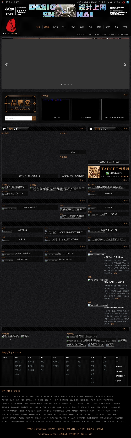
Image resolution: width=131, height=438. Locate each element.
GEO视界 (66, 422)
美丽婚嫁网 (5, 407)
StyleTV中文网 (6, 414)
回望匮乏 (108, 207)
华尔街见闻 (30, 422)
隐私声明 (61, 429)
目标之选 (56, 118)
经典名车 (63, 133)
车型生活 (63, 157)
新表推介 (33, 185)
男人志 (72, 404)
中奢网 (55, 400)
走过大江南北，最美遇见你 (73, 176)
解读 (42, 370)
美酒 (92, 362)
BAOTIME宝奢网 (92, 418)
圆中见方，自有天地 (15, 193)
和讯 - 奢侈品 (74, 400)
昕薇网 (108, 414)
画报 (34, 404)
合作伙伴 (81, 429)
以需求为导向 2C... (81, 336)
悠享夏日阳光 (22, 259)
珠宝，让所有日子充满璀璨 (73, 216)
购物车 (86, 2)
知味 (92, 366)
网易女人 (39, 396)
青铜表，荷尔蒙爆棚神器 (15, 187)
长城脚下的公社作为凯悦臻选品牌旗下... (109, 239)
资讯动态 (45, 96)
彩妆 (67, 362)
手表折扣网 (75, 407)
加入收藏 (102, 2)
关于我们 (30, 429)
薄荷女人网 (116, 404)
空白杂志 (16, 414)
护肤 (67, 366)
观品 (79, 362)
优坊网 (21, 411)
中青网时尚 (5, 404)
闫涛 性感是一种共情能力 (114, 308)
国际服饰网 (85, 407)
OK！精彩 (79, 414)
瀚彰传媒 (114, 34)
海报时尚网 (40, 422)
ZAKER (95, 414)
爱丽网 (56, 396)
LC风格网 (85, 422)
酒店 (92, 378)
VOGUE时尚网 (15, 396)
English (109, 2)
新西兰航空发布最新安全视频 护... (108, 187)
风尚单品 (56, 362)
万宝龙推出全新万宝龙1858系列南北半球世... (58, 189)
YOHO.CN (100, 411)
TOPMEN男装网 (104, 404)
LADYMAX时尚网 (91, 404)
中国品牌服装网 (34, 414)
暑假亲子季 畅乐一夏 (108, 230)
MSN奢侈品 (84, 400)
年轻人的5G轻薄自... (76, 344)
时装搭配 (56, 366)
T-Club (96, 34)
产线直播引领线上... (91, 340)
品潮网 (104, 407)
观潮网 (39, 411)
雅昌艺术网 (64, 400)
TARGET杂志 (124, 34)
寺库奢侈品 (13, 418)
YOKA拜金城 (108, 400)
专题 (78, 34)
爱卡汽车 (110, 396)
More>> (126, 95)
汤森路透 (24, 414)
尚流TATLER (118, 418)
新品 (42, 362)
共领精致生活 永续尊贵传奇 (109, 162)
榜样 (125, 27)
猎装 (73, 152)
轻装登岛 (122, 340)
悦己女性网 (20, 400)
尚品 (90, 27)
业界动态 (105, 34)
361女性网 (51, 407)
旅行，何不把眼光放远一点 (30, 176)
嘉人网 (12, 400)
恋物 (61, 206)
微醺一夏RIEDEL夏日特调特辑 (65, 239)
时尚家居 (72, 396)
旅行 (92, 374)
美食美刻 (80, 404)
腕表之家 (5, 400)
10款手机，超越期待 (22, 253)
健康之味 (22, 239)
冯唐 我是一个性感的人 (113, 257)
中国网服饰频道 (58, 411)
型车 (64, 27)
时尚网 (99, 400)
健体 (67, 374)
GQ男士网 (48, 400)
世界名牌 (5, 418)
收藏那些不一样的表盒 (109, 214)
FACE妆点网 (63, 414)
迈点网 (104, 422)
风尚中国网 (24, 407)
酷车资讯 (5, 133)
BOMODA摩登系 (115, 407)
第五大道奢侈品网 (106, 418)
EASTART (66, 407)
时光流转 (31, 370)
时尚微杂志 (54, 418)
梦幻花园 (110, 344)
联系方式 (90, 429)
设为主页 (94, 2)
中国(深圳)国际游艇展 (17, 422)
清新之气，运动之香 (65, 253)
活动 (90, 34)
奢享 (116, 27)
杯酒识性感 (22, 230)
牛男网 (71, 414)
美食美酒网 (15, 407)
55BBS (26, 404)
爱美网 (40, 400)
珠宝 (82, 27)
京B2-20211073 (87, 434)
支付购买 (16, 2)
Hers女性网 (34, 407)
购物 (31, 404)
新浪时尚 (5, 396)
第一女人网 (71, 418)
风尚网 (102, 414)
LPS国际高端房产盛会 (49, 414)
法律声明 (51, 429)
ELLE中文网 (48, 396)
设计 (46, 228)
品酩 (92, 370)
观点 (84, 34)
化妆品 (39, 404)
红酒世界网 (29, 418)
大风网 (45, 418)
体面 (99, 27)
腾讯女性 (25, 396)
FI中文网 (115, 411)
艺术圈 (68, 411)
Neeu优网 (64, 396)
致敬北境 (25, 336)
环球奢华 (65, 404)
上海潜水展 (49, 422)
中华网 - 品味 (47, 404)
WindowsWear (75, 422)
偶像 (90, 277)
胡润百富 (111, 422)
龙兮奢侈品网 (30, 411)
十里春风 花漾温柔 (29, 207)
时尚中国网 (84, 411)
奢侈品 (115, 414)
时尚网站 (75, 411)
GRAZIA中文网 (31, 400)
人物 (90, 251)
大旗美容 (57, 404)
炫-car (17, 374)
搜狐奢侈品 (89, 396)
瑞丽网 (32, 396)
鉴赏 (108, 27)
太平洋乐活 (47, 411)
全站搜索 (78, 2)
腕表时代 (88, 414)
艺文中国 (62, 418)
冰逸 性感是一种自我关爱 (114, 282)
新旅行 (92, 400)
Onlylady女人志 (100, 396)
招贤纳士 (100, 429)
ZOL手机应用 (120, 422)
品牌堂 (55, 27)
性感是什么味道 (65, 259)
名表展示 (31, 366)
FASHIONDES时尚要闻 (9, 411)
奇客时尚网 (81, 418)
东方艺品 (5, 422)
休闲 (67, 370)
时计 (73, 27)
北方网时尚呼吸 (16, 404)
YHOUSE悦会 (95, 407)
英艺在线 (43, 407)
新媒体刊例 (71, 429)
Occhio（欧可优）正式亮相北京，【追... (65, 232)
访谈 (90, 302)
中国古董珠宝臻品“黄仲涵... (73, 210)
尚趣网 (59, 407)
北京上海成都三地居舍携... (114, 118)
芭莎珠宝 (80, 396)
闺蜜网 (108, 411)
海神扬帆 (108, 193)
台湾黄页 (58, 422)
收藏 (79, 366)
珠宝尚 (21, 418)
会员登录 (7, 2)
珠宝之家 (38, 418)
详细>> (116, 273)
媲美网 (92, 411)
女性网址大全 (95, 422)
